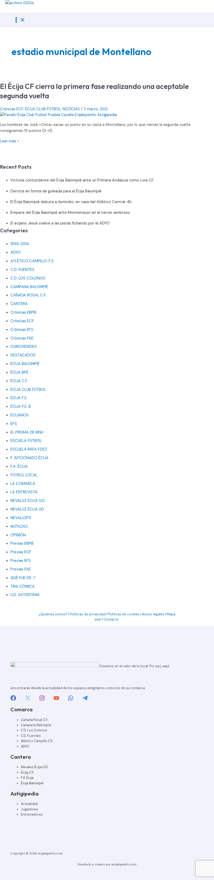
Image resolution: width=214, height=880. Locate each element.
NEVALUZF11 (20, 517)
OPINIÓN (18, 535)
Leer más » (9, 141)
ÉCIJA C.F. (19, 381)
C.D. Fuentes (31, 735)
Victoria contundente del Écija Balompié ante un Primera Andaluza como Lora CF (82, 180)
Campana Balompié (36, 725)
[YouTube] (56, 699)
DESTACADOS (22, 355)
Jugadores (29, 809)
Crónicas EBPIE (23, 312)
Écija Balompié (32, 783)
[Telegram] (85, 699)
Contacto (112, 619)
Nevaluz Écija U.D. (34, 767)
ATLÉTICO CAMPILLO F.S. (32, 261)
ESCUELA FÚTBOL (26, 440)
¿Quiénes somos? (53, 614)
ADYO (15, 252)
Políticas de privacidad (88, 614)
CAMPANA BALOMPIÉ (29, 286)
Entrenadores (32, 814)
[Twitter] (28, 699)
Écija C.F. (27, 772)
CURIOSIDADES (23, 346)
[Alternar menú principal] (19, 20)
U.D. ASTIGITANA (25, 594)
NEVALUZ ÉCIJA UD (27, 509)
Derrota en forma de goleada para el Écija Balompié (56, 191)
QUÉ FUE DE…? (22, 577)
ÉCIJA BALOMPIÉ (25, 363)
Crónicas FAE (21, 338)
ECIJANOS (19, 415)
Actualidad (29, 804)
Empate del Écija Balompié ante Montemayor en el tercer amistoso (70, 212)
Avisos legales (153, 614)
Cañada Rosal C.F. (34, 720)
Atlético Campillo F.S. (37, 741)
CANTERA (19, 303)
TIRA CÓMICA (22, 586)
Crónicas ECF (11, 109)
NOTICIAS (71, 109)
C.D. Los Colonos (34, 730)
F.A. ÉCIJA (19, 466)
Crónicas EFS (21, 329)
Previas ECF (20, 552)
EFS (13, 423)
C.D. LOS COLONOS (27, 278)
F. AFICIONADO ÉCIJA (29, 458)
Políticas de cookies (124, 614)
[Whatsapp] (71, 699)
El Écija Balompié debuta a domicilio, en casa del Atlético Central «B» (71, 201)
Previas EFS (20, 560)
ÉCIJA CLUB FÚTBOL (43, 109)
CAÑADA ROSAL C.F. (28, 295)
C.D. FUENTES (22, 269)
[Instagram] (42, 699)
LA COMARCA (22, 483)
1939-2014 (19, 243)
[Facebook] (13, 699)
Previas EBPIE (22, 543)
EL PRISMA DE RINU (26, 432)
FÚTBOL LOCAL (24, 475)
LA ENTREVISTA (24, 492)
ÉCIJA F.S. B (20, 406)
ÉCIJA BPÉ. (19, 372)
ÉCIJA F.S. (18, 398)
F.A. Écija (27, 777)
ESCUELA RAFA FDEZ (28, 449)
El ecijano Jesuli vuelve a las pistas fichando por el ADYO (60, 223)
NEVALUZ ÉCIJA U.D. (27, 500)
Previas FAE (20, 569)
